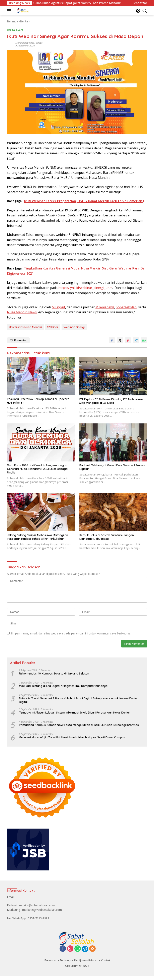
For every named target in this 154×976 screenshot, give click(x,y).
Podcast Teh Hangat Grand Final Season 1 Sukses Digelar (112, 467)
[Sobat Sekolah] (34, 10)
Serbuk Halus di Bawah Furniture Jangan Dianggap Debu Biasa (106, 537)
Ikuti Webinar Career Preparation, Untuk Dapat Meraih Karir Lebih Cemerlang (84, 201)
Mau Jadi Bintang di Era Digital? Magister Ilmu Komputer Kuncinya (63, 686)
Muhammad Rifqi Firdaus (29, 42)
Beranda (50, 960)
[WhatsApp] (77, 948)
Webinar (52, 327)
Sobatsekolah (126, 307)
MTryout (58, 307)
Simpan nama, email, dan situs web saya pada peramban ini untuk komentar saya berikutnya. (70, 633)
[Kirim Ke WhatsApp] (144, 340)
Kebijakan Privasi (85, 960)
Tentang (65, 960)
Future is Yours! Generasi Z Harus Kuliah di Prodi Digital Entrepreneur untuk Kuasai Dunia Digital (78, 700)
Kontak (105, 960)
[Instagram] (70, 948)
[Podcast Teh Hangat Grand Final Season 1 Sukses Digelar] (113, 442)
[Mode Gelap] (138, 10)
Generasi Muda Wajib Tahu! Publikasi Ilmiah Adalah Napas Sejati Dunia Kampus (72, 737)
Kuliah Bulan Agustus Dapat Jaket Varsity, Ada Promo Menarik (59, 3)
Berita (11, 30)
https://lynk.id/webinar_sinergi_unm (85, 287)
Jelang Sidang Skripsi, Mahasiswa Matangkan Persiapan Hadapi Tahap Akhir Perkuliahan (37, 537)
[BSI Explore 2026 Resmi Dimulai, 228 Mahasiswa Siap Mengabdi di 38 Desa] (113, 376)
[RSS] (92, 948)
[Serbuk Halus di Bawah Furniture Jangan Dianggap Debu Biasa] (113, 512)
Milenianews (104, 307)
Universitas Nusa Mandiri (25, 327)
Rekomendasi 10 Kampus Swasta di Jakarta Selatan (54, 673)
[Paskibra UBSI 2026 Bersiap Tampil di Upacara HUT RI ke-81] (41, 376)
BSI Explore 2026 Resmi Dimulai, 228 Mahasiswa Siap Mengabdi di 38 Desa (111, 401)
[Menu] (9, 10)
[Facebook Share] (112, 340)
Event (19, 30)
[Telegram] (85, 949)
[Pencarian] (144, 10)
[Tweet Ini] (120, 340)
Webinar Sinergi (74, 327)
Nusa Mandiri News (22, 312)
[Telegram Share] (136, 340)
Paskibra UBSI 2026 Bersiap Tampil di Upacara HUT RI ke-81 (38, 400)
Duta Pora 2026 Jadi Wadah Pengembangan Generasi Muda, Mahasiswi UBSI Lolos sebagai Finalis (37, 468)
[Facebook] (63, 948)
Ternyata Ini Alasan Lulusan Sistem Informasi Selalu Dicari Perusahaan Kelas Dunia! (74, 712)
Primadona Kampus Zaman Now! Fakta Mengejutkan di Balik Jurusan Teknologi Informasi (79, 725)
